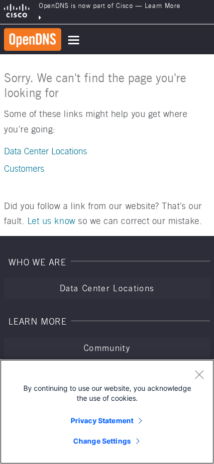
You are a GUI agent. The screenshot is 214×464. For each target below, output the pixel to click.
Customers (24, 168)
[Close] (199, 374)
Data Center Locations (45, 151)
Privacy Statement (102, 420)
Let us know (51, 221)
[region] (107, 411)
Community (107, 348)
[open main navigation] (73, 40)
